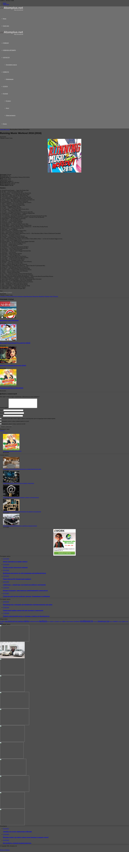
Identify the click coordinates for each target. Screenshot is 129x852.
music (1, 292)
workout (10, 292)
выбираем (32, 621)
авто (3, 621)
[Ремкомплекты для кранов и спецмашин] (14, 724)
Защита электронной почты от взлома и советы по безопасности (21, 497)
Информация (9, 79)
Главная (2, 129)
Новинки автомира (9, 50)
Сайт (1, 415)
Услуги (5, 86)
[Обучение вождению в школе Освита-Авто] (12, 657)
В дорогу (8, 101)
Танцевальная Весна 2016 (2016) (11, 388)
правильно (95, 621)
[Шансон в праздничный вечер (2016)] (8, 362)
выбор (37, 621)
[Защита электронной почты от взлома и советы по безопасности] (11, 496)
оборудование (69, 621)
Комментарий (4, 407)
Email (2, 413)
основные (77, 621)
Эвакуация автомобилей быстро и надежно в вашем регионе (20, 525)
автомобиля (19, 621)
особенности (86, 621)
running (5, 292)
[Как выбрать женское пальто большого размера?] (12, 691)
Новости (6, 72)
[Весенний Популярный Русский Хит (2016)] (8, 340)
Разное (5, 93)
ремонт (115, 621)
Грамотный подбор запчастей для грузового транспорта (18, 483)
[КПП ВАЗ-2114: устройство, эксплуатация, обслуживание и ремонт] (12, 674)
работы (111, 621)
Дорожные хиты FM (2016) (9, 320)
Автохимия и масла (11, 64)
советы (124, 621)
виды (26, 621)
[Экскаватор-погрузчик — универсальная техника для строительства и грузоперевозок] (12, 741)
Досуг (7, 108)
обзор (64, 621)
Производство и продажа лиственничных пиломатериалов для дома (22, 469)
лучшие (56, 621)
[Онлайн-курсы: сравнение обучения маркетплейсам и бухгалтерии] (14, 708)
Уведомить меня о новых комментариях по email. (15, 421)
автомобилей (10, 621)
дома (49, 621)
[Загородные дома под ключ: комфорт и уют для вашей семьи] (13, 774)
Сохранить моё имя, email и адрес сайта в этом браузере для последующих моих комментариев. (29, 418)
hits (1, 621)
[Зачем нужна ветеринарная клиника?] (14, 791)
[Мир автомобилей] (11, 10)
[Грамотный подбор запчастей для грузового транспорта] (11, 482)
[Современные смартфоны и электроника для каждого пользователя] (11, 510)
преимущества (103, 621)
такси (127, 621)
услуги (1, 623)
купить (52, 621)
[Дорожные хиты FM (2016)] (8, 317)
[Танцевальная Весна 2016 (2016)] (8, 385)
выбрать (43, 621)
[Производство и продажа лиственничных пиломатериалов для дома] (11, 467)
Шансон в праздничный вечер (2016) (13, 365)
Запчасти (6, 57)
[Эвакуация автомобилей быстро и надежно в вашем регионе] (11, 524)
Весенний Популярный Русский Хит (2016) (15, 343)
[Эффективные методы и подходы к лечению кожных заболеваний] (14, 641)
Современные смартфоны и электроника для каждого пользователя (22, 511)
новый (60, 621)
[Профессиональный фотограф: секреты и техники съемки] (12, 824)
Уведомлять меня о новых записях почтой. (13, 424)
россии (119, 621)
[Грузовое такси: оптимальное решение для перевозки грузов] (12, 808)
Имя (1, 410)
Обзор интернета (10, 115)
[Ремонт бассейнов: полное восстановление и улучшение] (12, 758)
